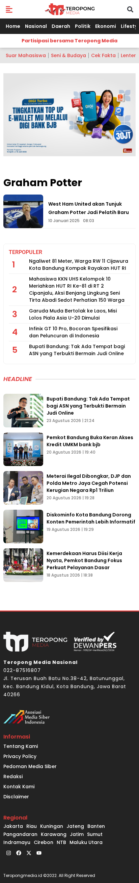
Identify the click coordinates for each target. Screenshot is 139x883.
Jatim (77, 834)
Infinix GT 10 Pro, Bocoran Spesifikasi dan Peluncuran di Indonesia (73, 332)
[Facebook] (18, 853)
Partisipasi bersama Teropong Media (69, 40)
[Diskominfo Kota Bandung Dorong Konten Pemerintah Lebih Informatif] (23, 526)
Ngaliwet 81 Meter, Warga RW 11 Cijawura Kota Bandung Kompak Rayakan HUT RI (78, 264)
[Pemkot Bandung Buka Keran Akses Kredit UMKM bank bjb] (23, 449)
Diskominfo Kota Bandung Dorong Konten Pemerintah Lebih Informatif (91, 518)
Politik (82, 26)
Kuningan (51, 826)
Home (13, 26)
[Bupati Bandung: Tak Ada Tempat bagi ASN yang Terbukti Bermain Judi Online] (23, 410)
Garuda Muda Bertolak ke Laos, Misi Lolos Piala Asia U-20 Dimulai (73, 314)
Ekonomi (105, 26)
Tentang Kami (20, 746)
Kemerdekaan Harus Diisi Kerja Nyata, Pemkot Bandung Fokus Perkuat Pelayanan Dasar (84, 560)
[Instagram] (8, 853)
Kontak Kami (18, 786)
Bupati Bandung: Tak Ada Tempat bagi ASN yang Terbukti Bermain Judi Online (77, 350)
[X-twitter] (29, 853)
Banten (96, 826)
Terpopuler (25, 252)
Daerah (61, 26)
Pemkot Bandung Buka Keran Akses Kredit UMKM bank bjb (90, 441)
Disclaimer (16, 796)
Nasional (36, 26)
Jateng (75, 826)
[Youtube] (39, 853)
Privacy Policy (19, 756)
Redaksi (13, 776)
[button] (9, 9)
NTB (61, 842)
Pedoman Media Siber (30, 766)
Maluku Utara (86, 842)
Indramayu (16, 842)
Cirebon (43, 842)
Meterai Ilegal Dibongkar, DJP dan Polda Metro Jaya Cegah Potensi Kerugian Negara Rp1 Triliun (89, 483)
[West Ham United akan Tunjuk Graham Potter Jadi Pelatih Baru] (23, 211)
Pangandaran (20, 834)
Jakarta (13, 826)
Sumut (95, 834)
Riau (31, 826)
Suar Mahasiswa (26, 55)
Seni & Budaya (68, 55)
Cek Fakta (103, 55)
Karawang (53, 834)
